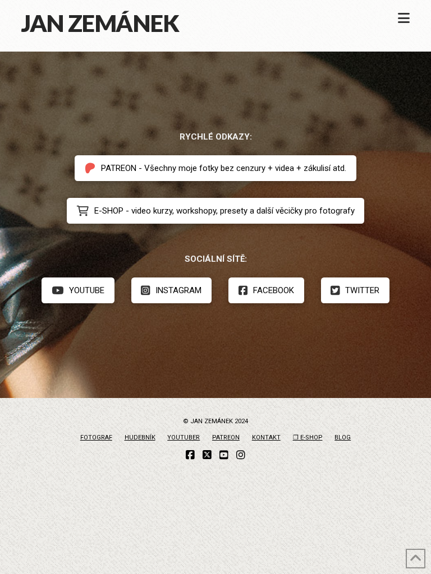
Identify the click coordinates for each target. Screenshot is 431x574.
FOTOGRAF (96, 437)
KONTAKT (266, 437)
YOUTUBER (183, 437)
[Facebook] (190, 455)
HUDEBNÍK (140, 437)
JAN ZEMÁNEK (99, 23)
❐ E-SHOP (308, 437)
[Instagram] (240, 455)
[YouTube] (223, 455)
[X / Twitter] (207, 455)
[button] (404, 18)
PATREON (226, 437)
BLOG (342, 437)
